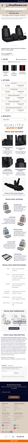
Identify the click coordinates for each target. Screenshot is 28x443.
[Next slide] (25, 33)
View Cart (4, 408)
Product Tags (4, 365)
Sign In (3, 405)
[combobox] (14, 9)
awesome (13, 368)
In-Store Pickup (5, 416)
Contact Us (16, 407)
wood (3, 368)
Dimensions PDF (14, 328)
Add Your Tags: (4, 371)
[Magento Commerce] (16, 3)
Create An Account (5, 407)
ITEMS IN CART (22, 1)
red (5, 368)
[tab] (11, 45)
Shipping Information (6, 414)
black (9, 368)
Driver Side (7, 86)
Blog (15, 420)
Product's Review (10, 365)
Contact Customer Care (18, 414)
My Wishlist (4, 410)
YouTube (6, 427)
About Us (16, 405)
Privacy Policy (16, 418)
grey (17, 368)
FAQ (15, 410)
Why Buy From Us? (17, 408)
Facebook (7, 425)
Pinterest (18, 427)
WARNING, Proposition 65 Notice (18, 359)
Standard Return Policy (18, 416)
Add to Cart (14, 441)
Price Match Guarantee (6, 420)
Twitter (17, 425)
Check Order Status (6, 418)
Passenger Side (20, 86)
